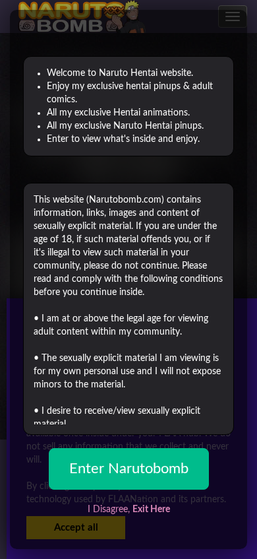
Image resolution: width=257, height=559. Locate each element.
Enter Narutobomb (128, 468)
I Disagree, (129, 509)
